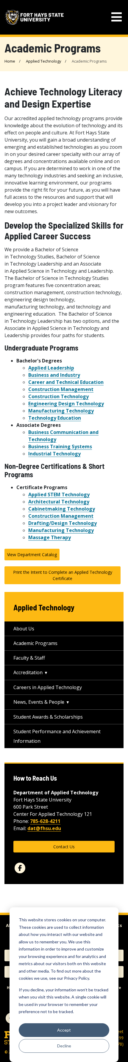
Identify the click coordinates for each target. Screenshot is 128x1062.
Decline (64, 1045)
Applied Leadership (51, 368)
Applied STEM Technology (59, 494)
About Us (23, 628)
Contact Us (64, 846)
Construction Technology (58, 396)
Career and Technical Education (66, 382)
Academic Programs (35, 643)
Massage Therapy (49, 537)
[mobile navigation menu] (117, 17)
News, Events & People (38, 702)
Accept (64, 1029)
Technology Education (54, 418)
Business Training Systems (60, 446)
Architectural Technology (58, 501)
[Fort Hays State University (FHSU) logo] (34, 17)
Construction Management (60, 389)
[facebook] (19, 868)
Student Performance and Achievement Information (57, 736)
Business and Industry (54, 375)
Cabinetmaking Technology (61, 509)
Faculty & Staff (29, 658)
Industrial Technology (54, 453)
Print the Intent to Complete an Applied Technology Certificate (62, 575)
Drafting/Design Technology (62, 523)
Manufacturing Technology (61, 410)
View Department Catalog (32, 554)
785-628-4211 (45, 821)
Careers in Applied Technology (47, 687)
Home (9, 61)
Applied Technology (43, 61)
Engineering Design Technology (66, 403)
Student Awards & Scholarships (48, 717)
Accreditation (28, 672)
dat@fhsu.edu (44, 828)
